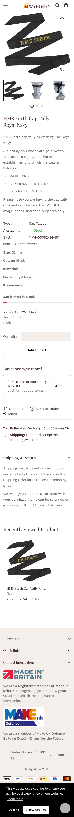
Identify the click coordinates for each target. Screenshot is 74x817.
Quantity (10, 337)
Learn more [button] (15, 799)
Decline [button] (14, 809)
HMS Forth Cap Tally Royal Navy (27, 590)
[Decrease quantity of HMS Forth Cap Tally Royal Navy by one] (26, 337)
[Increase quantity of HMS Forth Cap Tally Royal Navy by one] (66, 337)
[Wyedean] (37, 5)
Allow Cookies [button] (36, 809)
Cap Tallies (37, 223)
